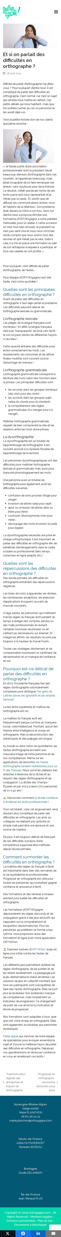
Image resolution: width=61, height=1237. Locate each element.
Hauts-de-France (30, 1139)
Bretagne (30, 1168)
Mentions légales (41, 1216)
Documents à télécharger (30, 1224)
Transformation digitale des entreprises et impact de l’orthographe (14, 1082)
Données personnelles (21, 1220)
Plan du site (45, 1220)
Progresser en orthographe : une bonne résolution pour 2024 (44, 1082)
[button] (56, 11)
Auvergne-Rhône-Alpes (30, 1104)
